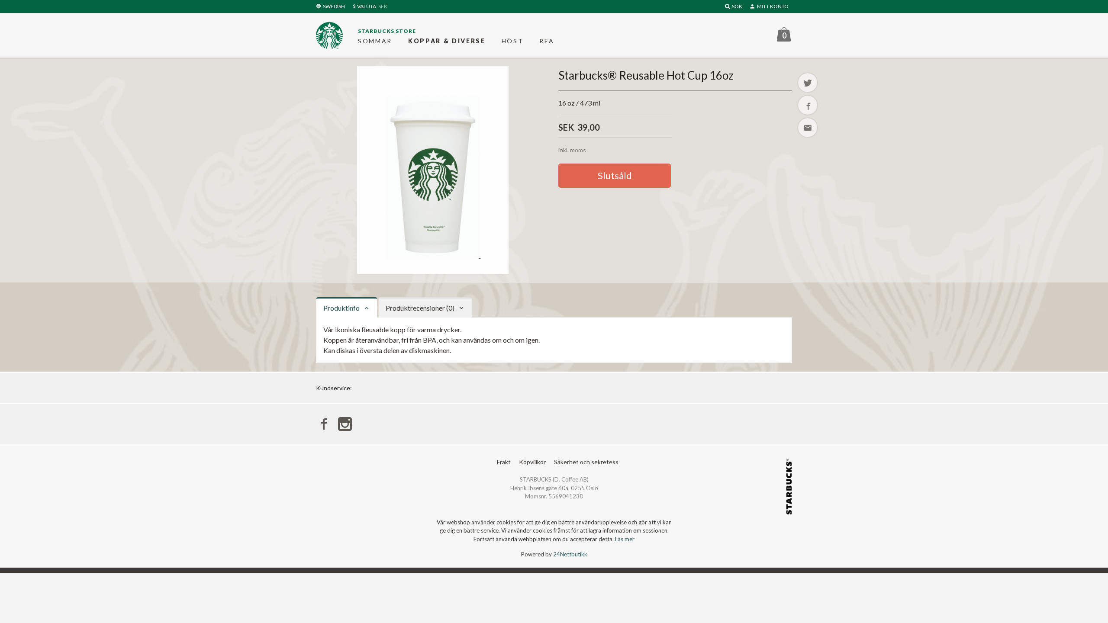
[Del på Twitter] (807, 82)
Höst (513, 41)
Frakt (504, 462)
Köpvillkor (532, 462)
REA (546, 41)
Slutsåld (615, 175)
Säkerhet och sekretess (586, 462)
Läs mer (625, 539)
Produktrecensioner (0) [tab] (420, 308)
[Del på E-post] (807, 127)
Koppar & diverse (447, 41)
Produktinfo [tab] (341, 308)
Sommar (375, 41)
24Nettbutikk (570, 554)
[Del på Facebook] (807, 105)
